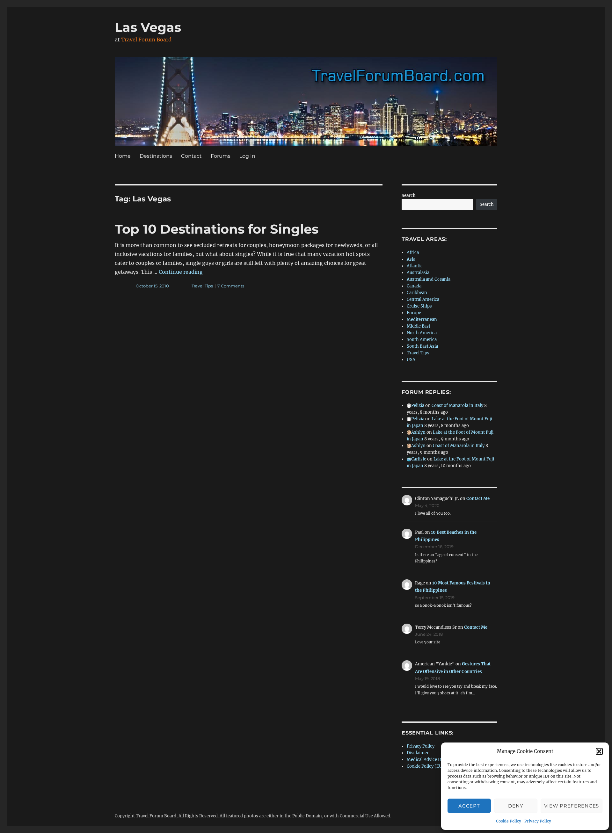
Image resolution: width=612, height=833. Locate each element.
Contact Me (478, 498)
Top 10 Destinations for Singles (216, 229)
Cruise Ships (419, 306)
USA (411, 359)
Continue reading (181, 272)
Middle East (418, 326)
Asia (411, 259)
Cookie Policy (508, 821)
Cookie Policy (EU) (425, 766)
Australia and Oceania (428, 279)
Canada (414, 286)
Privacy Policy (537, 821)
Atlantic (415, 266)
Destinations (156, 156)
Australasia (418, 272)
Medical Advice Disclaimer (433, 759)
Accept (469, 806)
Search (409, 195)
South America (422, 339)
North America (422, 333)
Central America (423, 299)
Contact (191, 156)
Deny (515, 806)
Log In (247, 156)
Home (123, 156)
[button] (599, 751)
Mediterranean (422, 319)
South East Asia (422, 346)
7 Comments (230, 285)
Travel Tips (202, 285)
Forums (220, 156)
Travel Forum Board (146, 39)
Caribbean (417, 292)
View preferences (571, 806)
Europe (414, 312)
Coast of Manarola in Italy (457, 405)
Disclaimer (418, 753)
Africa (413, 252)
